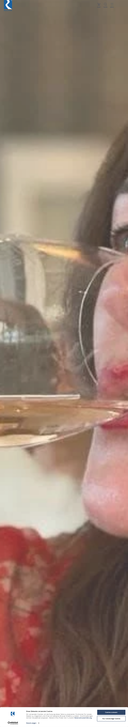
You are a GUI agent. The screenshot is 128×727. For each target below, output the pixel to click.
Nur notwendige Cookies (111, 718)
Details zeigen (31, 723)
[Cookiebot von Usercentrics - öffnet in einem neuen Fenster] (13, 723)
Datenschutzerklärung (83, 718)
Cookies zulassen (111, 712)
